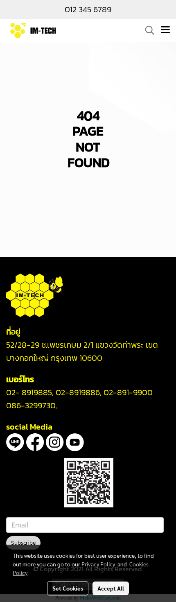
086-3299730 (30, 405)
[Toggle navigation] (165, 30)
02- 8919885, (30, 392)
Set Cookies (67, 588)
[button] (147, 30)
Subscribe (23, 543)
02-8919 (78, 392)
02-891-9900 (128, 392)
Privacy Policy (98, 564)
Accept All (110, 588)
